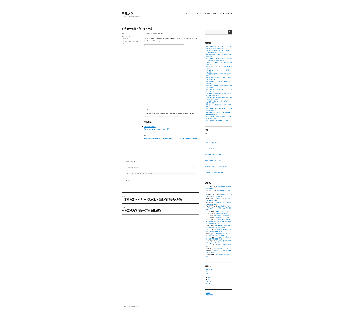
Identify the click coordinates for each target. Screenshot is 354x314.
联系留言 (221, 13)
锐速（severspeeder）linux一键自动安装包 (156, 129)
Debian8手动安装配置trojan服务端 (214, 172)
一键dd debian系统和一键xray (152, 138)
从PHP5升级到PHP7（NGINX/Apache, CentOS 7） (218, 166)
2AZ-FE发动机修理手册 (221, 212)
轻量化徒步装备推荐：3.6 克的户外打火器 (217, 120)
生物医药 (208, 13)
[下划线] (133, 173)
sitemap (208, 292)
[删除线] (135, 173)
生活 (185, 13)
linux (123, 41)
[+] (151, 173)
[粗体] (127, 173)
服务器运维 (132, 41)
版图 (214, 13)
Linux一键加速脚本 (150, 126)
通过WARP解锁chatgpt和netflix (188, 138)
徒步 (209, 277)
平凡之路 (127, 13)
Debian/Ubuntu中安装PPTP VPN (213, 160)
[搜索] (230, 32)
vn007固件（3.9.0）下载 (221, 217)
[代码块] (146, 173)
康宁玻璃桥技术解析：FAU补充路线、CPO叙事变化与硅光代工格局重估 (218, 208)
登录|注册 (229, 13)
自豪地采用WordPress (133, 306)
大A (192, 13)
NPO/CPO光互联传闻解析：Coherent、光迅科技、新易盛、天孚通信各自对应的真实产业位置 (218, 221)
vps (126, 41)
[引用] (143, 173)
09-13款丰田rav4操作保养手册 (223, 216)
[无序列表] (140, 173)
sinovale (124, 33)
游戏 (209, 279)
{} (148, 173)
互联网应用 (199, 13)
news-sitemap (209, 294)
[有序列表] (138, 173)
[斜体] (130, 173)
